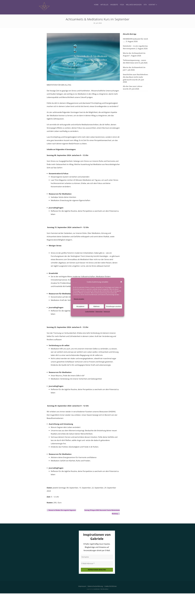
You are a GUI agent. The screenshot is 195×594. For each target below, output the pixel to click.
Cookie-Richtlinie (89, 311)
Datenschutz (99, 311)
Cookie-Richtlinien (110, 586)
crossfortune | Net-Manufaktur (100, 589)
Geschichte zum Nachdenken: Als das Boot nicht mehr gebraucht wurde (135, 77)
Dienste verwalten (79, 299)
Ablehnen (96, 306)
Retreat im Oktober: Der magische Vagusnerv (61, 510)
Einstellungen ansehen (113, 306)
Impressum (107, 311)
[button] (121, 282)
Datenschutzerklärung (95, 586)
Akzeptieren (80, 306)
